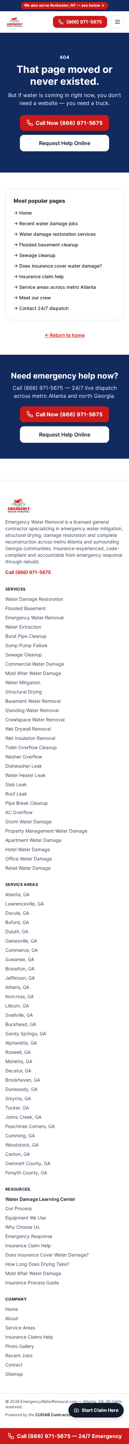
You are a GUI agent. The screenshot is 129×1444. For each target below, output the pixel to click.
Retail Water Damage (28, 868)
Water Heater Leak (25, 775)
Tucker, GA (17, 1107)
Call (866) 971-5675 (28, 572)
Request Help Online (64, 143)
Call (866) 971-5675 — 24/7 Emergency (69, 1436)
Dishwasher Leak (23, 766)
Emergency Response (28, 1236)
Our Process (18, 1208)
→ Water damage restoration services (55, 234)
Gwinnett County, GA (27, 1163)
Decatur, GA (18, 1070)
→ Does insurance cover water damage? (58, 266)
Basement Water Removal (33, 701)
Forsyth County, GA (26, 1172)
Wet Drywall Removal (28, 729)
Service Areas (20, 1327)
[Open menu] (117, 22)
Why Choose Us (22, 1227)
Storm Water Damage (28, 821)
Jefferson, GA (20, 978)
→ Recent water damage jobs (46, 223)
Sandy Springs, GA (25, 1033)
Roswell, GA (17, 1052)
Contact (13, 1364)
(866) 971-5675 (84, 22)
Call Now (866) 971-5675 (69, 123)
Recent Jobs (18, 1355)
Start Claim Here (100, 1410)
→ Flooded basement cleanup (46, 244)
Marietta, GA (18, 1061)
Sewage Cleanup (23, 654)
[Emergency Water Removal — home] (14, 21)
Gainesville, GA (21, 941)
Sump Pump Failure (26, 645)
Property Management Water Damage (46, 831)
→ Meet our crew (32, 297)
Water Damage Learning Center (40, 1199)
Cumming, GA (20, 1135)
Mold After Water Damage (33, 673)
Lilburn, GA (17, 1005)
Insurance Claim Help (28, 1245)
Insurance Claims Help (29, 1337)
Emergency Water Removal (34, 617)
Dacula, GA (17, 913)
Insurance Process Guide (32, 1282)
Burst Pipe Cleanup (26, 636)
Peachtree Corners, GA (30, 1126)
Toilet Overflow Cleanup (31, 747)
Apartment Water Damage (33, 840)
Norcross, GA (19, 996)
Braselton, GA (19, 968)
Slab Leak (16, 784)
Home (11, 1309)
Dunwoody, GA (21, 1089)
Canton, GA (17, 1154)
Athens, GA (17, 987)
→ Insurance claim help (39, 276)
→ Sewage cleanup (35, 255)
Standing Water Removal (32, 710)
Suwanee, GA (19, 959)
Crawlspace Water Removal (34, 719)
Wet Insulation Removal (30, 738)
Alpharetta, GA (21, 1043)
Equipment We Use (25, 1217)
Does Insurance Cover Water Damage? (47, 1255)
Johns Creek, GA (23, 1117)
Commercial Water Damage (34, 664)
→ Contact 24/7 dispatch (41, 308)
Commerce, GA (21, 950)
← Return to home (65, 335)
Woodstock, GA (21, 1145)
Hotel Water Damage (27, 849)
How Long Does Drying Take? (37, 1264)
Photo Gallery (19, 1346)
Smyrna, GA (18, 1098)
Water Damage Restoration (34, 599)
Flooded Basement (25, 608)
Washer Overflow (23, 756)
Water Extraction (23, 627)
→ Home (23, 213)
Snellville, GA (19, 1015)
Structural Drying (23, 692)
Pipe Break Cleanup (26, 803)
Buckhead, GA (20, 1024)
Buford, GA (17, 922)
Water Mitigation (22, 682)
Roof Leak (16, 794)
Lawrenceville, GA (24, 903)
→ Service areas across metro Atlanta (55, 287)
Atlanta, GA (17, 894)
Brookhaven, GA (22, 1080)
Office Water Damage (28, 858)
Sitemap (14, 1374)
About (11, 1318)
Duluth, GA (16, 931)
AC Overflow (18, 812)
